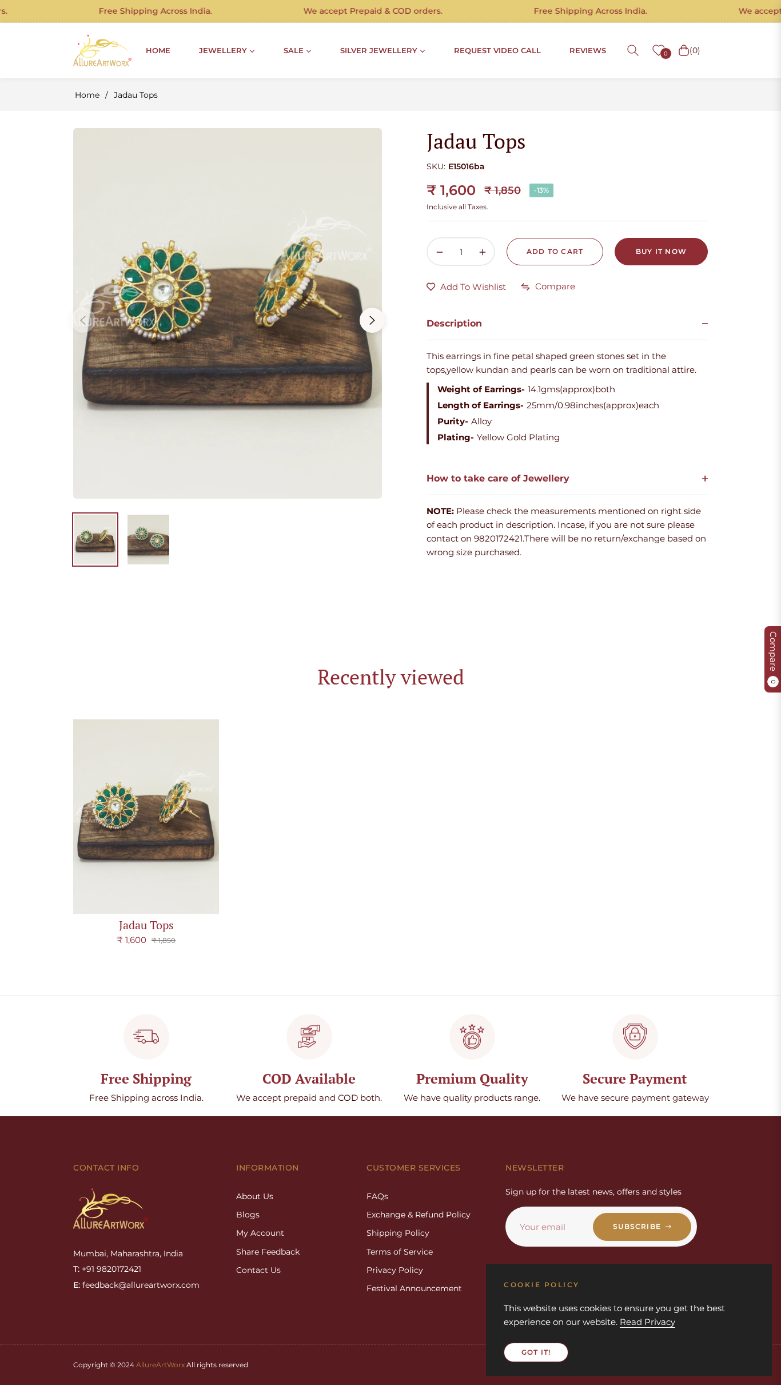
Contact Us (258, 1270)
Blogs (248, 1214)
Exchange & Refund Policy (418, 1214)
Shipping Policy (397, 1233)
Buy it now (661, 251)
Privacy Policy (394, 1270)
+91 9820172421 (111, 1269)
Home (87, 95)
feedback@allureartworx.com (141, 1285)
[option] (227, 313)
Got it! (536, 1352)
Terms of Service (399, 1252)
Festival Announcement (414, 1288)
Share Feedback (268, 1252)
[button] (632, 50)
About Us (254, 1196)
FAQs (377, 1196)
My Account (260, 1233)
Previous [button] (82, 320)
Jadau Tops (146, 925)
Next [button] (372, 320)
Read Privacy (647, 1321)
